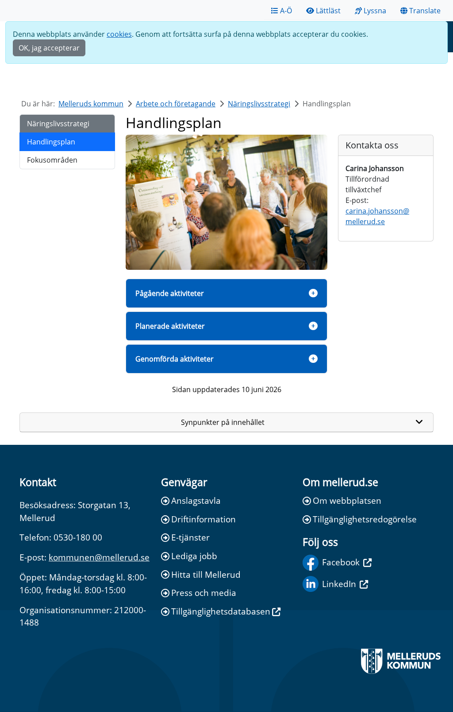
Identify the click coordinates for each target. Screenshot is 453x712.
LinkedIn (339, 584)
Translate (425, 11)
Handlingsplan (51, 142)
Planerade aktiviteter (170, 326)
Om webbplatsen (347, 500)
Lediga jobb (194, 556)
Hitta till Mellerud (206, 574)
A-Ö (286, 11)
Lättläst (328, 11)
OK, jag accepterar (49, 48)
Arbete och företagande (175, 104)
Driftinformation (203, 519)
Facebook (341, 562)
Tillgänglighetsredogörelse (365, 519)
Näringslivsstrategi (259, 104)
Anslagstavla (196, 500)
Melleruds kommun (90, 104)
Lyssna (375, 11)
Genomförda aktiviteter (174, 359)
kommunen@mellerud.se (99, 557)
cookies (119, 34)
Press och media (203, 593)
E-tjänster (190, 537)
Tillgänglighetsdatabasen (220, 611)
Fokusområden (52, 160)
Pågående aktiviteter (169, 293)
